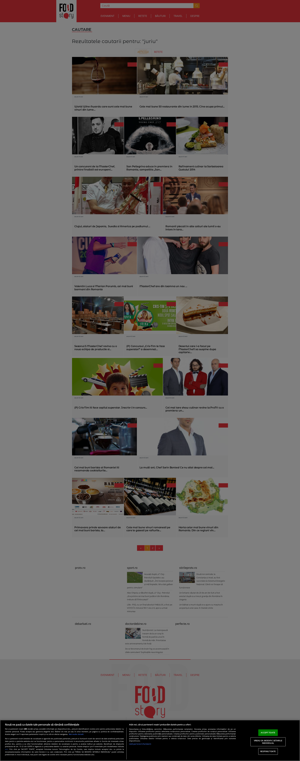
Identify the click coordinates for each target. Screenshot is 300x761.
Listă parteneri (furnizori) (140, 744)
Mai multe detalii (76, 734)
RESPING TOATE (268, 751)
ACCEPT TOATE (268, 732)
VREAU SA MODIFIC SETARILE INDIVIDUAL (268, 741)
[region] (150, 740)
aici (6, 749)
